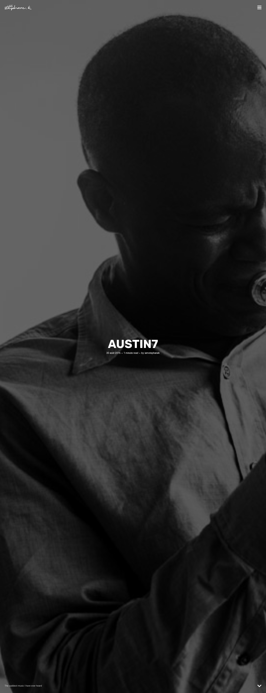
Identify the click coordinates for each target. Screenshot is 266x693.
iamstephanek (152, 353)
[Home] (18, 7)
